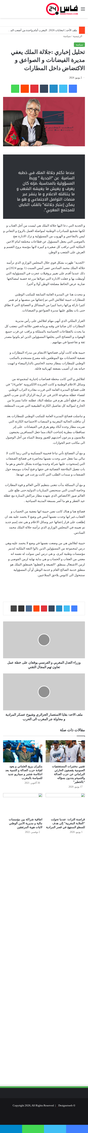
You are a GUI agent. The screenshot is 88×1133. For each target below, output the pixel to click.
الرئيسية (78, 36)
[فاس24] (62, 9)
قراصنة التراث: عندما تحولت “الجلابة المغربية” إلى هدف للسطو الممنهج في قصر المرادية (65, 823)
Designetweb (65, 1105)
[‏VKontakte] (29, 608)
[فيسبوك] (73, 89)
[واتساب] (15, 89)
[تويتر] (63, 89)
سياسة (67, 36)
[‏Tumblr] (44, 89)
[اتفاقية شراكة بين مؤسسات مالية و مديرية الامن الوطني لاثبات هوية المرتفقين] (22, 804)
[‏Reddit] (25, 89)
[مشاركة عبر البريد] (21, 608)
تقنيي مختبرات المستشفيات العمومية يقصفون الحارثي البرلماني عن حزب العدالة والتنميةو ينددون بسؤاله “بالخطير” (68, 774)
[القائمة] (83, 10)
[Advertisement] (50, 881)
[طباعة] (14, 608)
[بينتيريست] (34, 89)
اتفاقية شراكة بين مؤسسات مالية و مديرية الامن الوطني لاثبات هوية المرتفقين (25, 823)
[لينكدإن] (54, 89)
